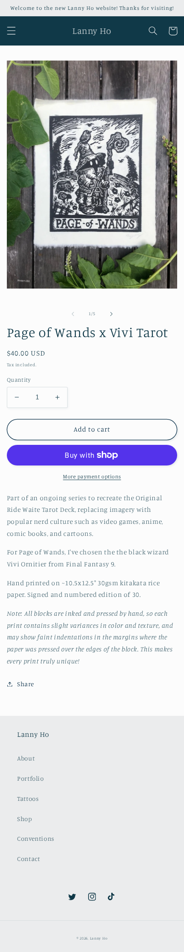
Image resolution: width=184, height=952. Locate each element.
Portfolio (30, 778)
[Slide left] (72, 313)
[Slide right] (111, 313)
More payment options (92, 476)
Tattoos (28, 798)
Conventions (35, 838)
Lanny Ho (99, 938)
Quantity (18, 379)
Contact (28, 858)
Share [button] (25, 683)
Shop (24, 818)
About (26, 758)
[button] (11, 31)
